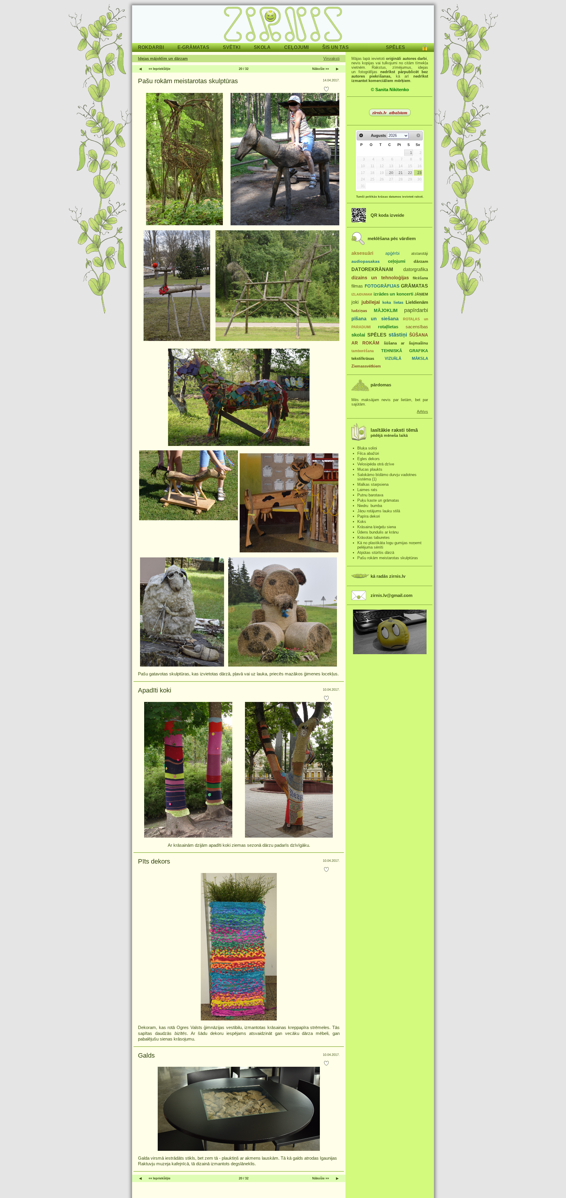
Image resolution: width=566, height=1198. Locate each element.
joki (355, 302)
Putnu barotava (370, 495)
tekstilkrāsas (362, 358)
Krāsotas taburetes (373, 537)
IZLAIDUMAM (361, 294)
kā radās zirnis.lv (388, 576)
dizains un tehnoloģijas (380, 277)
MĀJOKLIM (386, 310)
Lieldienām (417, 302)
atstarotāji (419, 253)
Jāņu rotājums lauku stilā (378, 511)
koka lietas (392, 302)
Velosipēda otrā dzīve (375, 464)
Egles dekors (368, 459)
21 (401, 173)
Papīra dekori (368, 516)
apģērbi (392, 253)
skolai (358, 335)
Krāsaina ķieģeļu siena (376, 527)
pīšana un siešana (375, 318)
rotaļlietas (388, 326)
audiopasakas (365, 261)
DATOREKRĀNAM (372, 269)
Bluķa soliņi (367, 448)
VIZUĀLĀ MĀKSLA (406, 358)
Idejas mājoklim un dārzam (163, 58)
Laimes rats (367, 490)
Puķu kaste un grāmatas (378, 500)
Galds (146, 1055)
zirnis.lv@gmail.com (391, 595)
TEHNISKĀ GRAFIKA (404, 351)
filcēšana (420, 278)
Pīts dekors (154, 861)
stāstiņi (398, 335)
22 (410, 173)
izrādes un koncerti (393, 293)
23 (419, 173)
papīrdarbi (416, 310)
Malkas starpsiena (373, 484)
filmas (357, 286)
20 (391, 173)
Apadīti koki (154, 690)
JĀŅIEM (421, 294)
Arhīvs (422, 411)
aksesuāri (362, 253)
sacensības (417, 326)
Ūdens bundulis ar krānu (378, 532)
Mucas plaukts (369, 469)
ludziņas (359, 310)
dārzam (421, 261)
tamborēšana (362, 351)
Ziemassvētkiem (366, 366)
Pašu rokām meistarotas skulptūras (188, 81)
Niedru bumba (369, 505)
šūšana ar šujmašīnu (406, 343)
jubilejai (370, 302)
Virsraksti (331, 58)
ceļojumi (396, 261)
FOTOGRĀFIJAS (382, 285)
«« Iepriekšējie (159, 68)
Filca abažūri (368, 453)
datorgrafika (415, 269)
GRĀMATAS (414, 285)
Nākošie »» (320, 68)
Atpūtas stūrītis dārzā (375, 552)
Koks (361, 521)
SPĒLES (376, 334)
